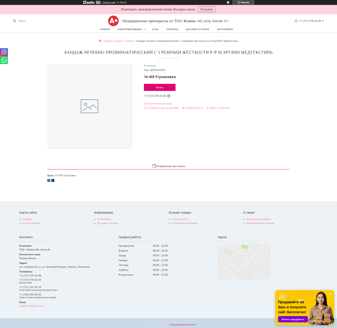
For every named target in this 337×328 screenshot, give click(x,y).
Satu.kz (183, 321)
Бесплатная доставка (159, 103)
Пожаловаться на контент (183, 324)
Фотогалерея (225, 29)
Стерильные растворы (184, 223)
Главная (105, 29)
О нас (155, 29)
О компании (104, 219)
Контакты (172, 29)
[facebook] (48, 181)
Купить (160, 87)
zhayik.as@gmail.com (31, 305)
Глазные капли (180, 219)
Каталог (129, 40)
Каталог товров (31, 223)
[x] (52, 181)
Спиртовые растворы (258, 219)
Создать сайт (109, 2)
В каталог (207, 9)
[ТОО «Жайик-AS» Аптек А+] (113, 21)
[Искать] (14, 20)
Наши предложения (129, 29)
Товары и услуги (113, 40)
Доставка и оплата (197, 29)
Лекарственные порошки (260, 223)
